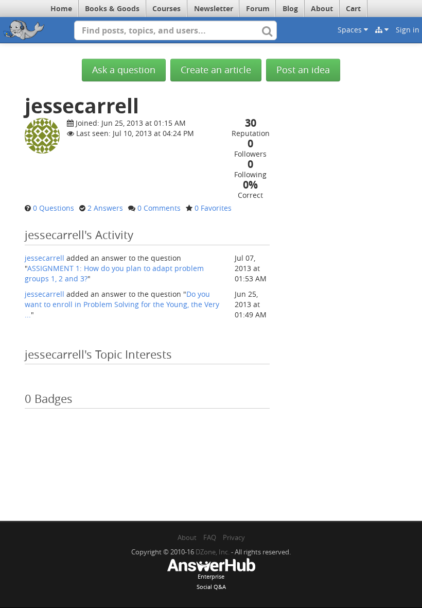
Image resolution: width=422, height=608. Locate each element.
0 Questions (53, 208)
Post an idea (303, 70)
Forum (258, 8)
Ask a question (123, 70)
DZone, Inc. (213, 551)
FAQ (209, 537)
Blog (290, 8)
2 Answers (105, 208)
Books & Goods (112, 8)
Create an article (216, 70)
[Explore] (382, 30)
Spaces (351, 30)
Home (61, 8)
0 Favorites (213, 208)
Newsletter (213, 8)
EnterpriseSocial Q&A (211, 581)
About (322, 8)
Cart (353, 8)
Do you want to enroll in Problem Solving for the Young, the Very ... (122, 304)
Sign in (407, 30)
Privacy (234, 537)
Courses (166, 8)
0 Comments (159, 208)
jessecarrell (44, 258)
